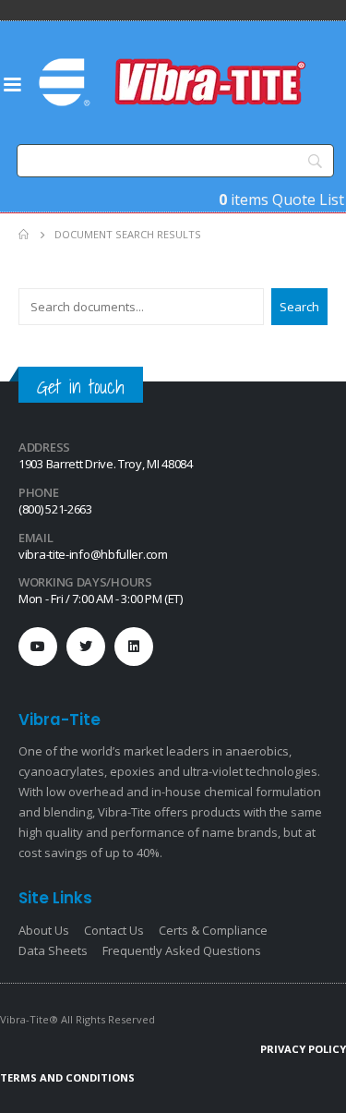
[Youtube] (37, 646)
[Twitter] (85, 646)
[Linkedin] (133, 646)
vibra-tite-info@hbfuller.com (93, 554)
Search (299, 306)
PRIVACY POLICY (303, 1049)
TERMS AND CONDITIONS (67, 1077)
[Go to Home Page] (23, 234)
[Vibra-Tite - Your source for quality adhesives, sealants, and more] (174, 82)
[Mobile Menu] (12, 83)
